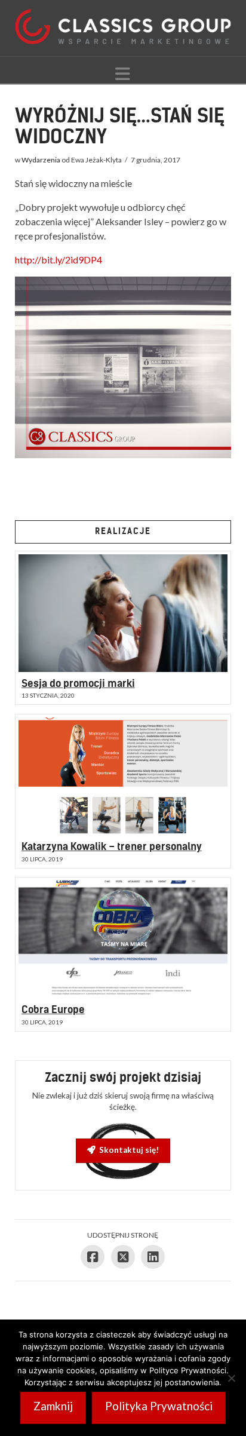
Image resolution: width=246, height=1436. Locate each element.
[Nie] (231, 1378)
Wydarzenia (40, 159)
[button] (122, 73)
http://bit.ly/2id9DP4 (58, 259)
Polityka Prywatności (159, 1406)
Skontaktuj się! (129, 1150)
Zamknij (53, 1406)
